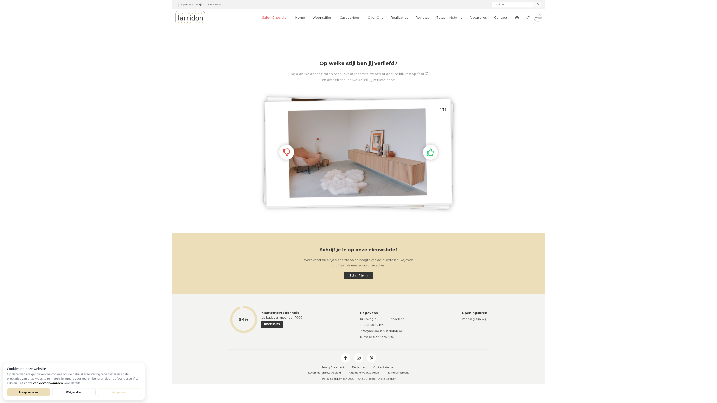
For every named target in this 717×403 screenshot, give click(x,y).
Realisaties (399, 17)
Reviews (422, 17)
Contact (501, 17)
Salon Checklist (275, 17)
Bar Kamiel (214, 4)
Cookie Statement (384, 367)
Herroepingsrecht (398, 373)
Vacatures (478, 17)
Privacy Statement (333, 367)
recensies (272, 324)
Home (300, 17)
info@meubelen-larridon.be (381, 331)
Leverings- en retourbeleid (324, 373)
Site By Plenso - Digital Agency (376, 379)
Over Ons (375, 17)
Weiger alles (74, 392)
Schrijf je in (358, 275)
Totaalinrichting (449, 17)
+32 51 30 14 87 (371, 325)
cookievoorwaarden (48, 383)
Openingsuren (190, 4)
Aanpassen (119, 392)
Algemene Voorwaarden (364, 373)
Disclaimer (358, 367)
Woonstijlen (322, 17)
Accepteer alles (28, 392)
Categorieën (350, 17)
